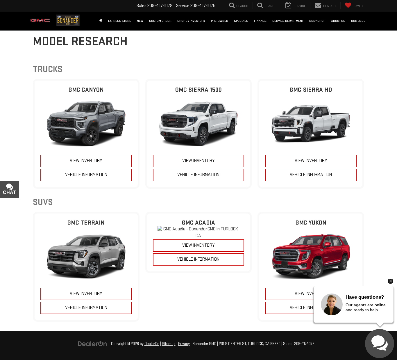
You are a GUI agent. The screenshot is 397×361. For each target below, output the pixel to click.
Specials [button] (241, 21)
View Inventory (86, 160)
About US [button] (338, 21)
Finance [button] (260, 21)
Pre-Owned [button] (219, 21)
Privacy (184, 344)
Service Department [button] (287, 21)
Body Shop (317, 21)
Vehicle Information (86, 174)
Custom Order (160, 21)
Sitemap (169, 344)
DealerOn (151, 344)
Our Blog (358, 21)
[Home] (100, 21)
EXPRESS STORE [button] (119, 21)
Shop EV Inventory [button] (191, 21)
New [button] (140, 21)
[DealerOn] (92, 343)
